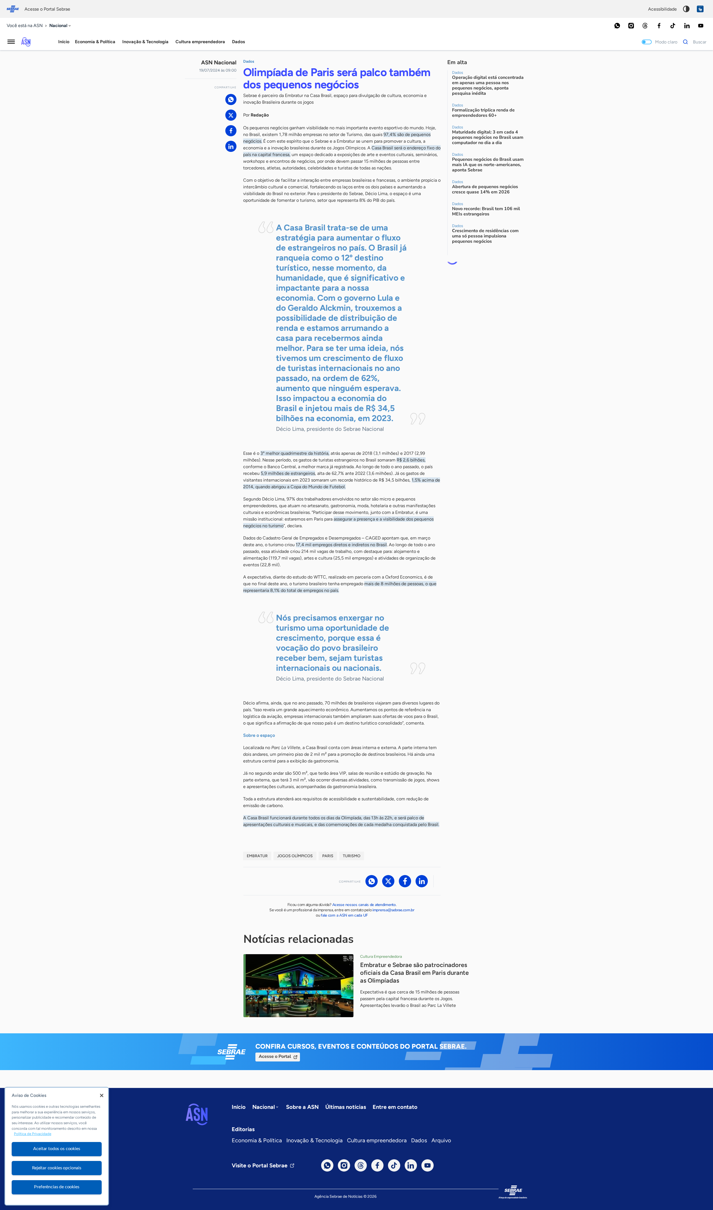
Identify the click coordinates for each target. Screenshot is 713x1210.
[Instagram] (631, 25)
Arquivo (441, 1140)
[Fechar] (102, 1095)
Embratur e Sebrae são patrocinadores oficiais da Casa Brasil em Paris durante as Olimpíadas (414, 972)
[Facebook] (659, 25)
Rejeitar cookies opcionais (56, 1168)
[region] (56, 1146)
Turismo (351, 856)
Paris (327, 856)
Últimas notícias (345, 1107)
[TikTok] (672, 25)
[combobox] (60, 25)
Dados (419, 1140)
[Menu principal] (11, 41)
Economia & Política (257, 1140)
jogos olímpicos (295, 856)
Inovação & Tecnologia (314, 1140)
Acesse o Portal (275, 1056)
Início (63, 41)
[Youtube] (700, 25)
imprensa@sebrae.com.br (393, 910)
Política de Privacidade (32, 1134)
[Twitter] (230, 115)
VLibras (700, 9)
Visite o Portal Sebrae (259, 1165)
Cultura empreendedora (377, 1140)
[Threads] (645, 25)
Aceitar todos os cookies (56, 1148)
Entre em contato (395, 1107)
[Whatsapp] (617, 25)
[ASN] (196, 1114)
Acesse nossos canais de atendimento (364, 904)
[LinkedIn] (686, 25)
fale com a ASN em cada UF (344, 915)
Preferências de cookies (56, 1187)
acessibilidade (662, 9)
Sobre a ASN (302, 1107)
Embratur (257, 856)
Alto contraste (686, 9)
